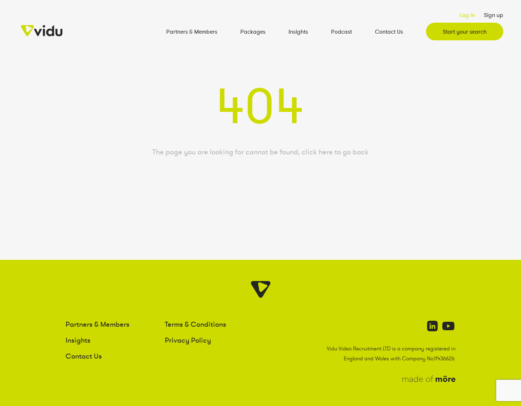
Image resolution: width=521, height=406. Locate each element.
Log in (467, 14)
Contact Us (389, 31)
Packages (252, 31)
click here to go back (335, 151)
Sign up (493, 14)
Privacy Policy (188, 340)
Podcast (341, 31)
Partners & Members (191, 31)
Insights (298, 31)
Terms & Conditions (195, 324)
